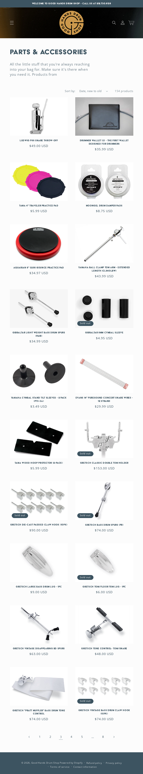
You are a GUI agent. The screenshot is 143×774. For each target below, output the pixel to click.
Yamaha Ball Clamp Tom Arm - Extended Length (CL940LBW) (104, 269)
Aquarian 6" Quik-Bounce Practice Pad (38, 267)
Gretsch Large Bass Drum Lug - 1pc (39, 586)
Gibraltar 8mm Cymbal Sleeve (104, 332)
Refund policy (94, 763)
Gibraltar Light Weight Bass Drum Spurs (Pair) (38, 334)
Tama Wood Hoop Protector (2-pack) (39, 463)
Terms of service (60, 766)
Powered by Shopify (71, 762)
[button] (11, 23)
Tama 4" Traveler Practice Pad (38, 205)
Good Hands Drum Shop (45, 762)
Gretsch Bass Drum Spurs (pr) (104, 525)
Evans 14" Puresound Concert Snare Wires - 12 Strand (104, 399)
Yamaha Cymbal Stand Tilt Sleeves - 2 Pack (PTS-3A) (39, 399)
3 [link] (61, 737)
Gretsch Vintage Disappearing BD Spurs (39, 648)
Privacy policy (114, 763)
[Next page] (113, 737)
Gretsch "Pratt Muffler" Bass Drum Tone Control (38, 712)
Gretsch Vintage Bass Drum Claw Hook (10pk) (104, 712)
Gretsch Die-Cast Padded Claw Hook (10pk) (38, 524)
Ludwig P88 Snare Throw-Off (39, 140)
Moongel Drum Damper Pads (104, 205)
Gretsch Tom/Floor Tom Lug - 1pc (104, 586)
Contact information (85, 766)
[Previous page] (29, 737)
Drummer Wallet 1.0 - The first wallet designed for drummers (104, 142)
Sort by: (70, 91)
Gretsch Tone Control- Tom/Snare (104, 648)
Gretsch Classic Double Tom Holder (104, 463)
